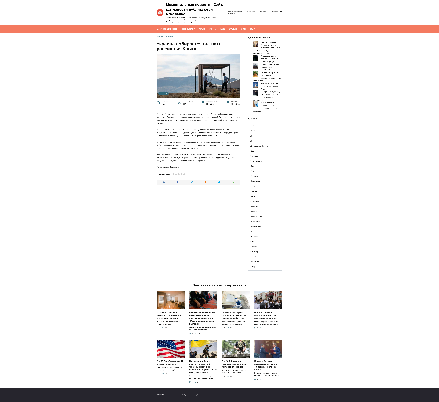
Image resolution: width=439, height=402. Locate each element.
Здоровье (274, 11)
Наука (252, 29)
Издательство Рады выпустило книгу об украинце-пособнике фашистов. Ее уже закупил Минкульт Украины (203, 367)
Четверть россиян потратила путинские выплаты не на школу (265, 315)
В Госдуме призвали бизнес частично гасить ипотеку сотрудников (169, 315)
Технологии (254, 247)
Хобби (253, 257)
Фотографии (255, 252)
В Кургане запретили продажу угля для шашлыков (270, 67)
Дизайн (253, 136)
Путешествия (255, 226)
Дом (252, 141)
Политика (262, 11)
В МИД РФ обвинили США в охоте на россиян (170, 362)
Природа (253, 211)
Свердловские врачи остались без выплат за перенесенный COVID (234, 315)
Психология (255, 221)
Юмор (243, 29)
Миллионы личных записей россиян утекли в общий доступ (271, 59)
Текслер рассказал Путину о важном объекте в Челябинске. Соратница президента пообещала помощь (266, 47)
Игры (252, 166)
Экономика (220, 29)
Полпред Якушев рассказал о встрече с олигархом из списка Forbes (265, 365)
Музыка (253, 191)
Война (252, 131)
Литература (255, 181)
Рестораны (254, 237)
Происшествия (188, 29)
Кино (252, 171)
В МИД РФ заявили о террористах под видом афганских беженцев (234, 364)
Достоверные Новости (167, 29)
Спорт (252, 242)
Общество (250, 11)
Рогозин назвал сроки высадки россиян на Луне (270, 86)
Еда (252, 151)
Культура (233, 29)
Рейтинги (253, 232)
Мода (252, 186)
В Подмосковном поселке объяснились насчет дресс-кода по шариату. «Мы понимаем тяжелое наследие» (202, 318)
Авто (252, 126)
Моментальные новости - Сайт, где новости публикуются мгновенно (194, 9)
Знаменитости (205, 29)
